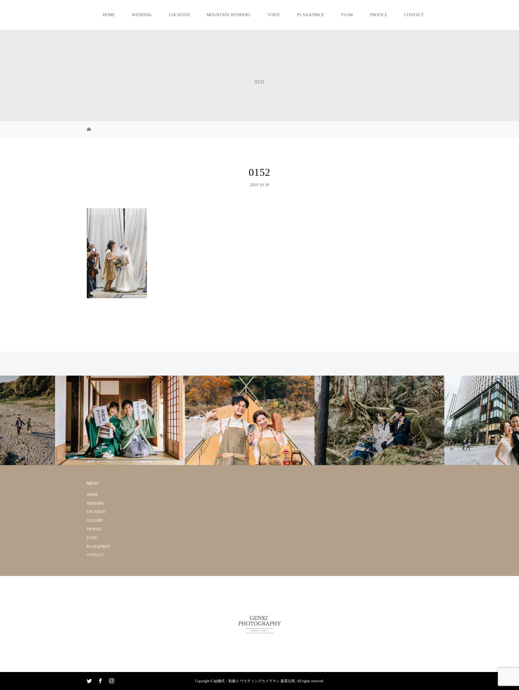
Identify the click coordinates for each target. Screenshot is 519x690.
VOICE (273, 15)
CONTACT (414, 15)
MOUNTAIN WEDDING (228, 15)
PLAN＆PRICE (310, 15)
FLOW (347, 15)
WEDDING (142, 15)
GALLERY (95, 520)
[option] (65, 420)
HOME (109, 15)
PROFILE (378, 15)
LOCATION (179, 15)
